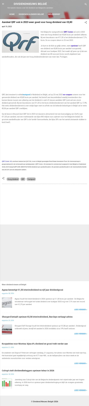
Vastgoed (31, 179)
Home (12, 14)
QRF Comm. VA (7, 161)
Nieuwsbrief (54, 14)
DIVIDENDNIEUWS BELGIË (30, 4)
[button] (85, 23)
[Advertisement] (44, 77)
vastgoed (26, 95)
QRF (22, 179)
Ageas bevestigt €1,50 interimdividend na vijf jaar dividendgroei (32, 290)
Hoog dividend (13, 179)
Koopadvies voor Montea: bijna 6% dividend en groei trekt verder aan (35, 344)
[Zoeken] (85, 4)
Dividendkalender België (31, 14)
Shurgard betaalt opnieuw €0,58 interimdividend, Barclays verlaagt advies (37, 317)
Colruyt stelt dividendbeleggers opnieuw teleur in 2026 (28, 370)
